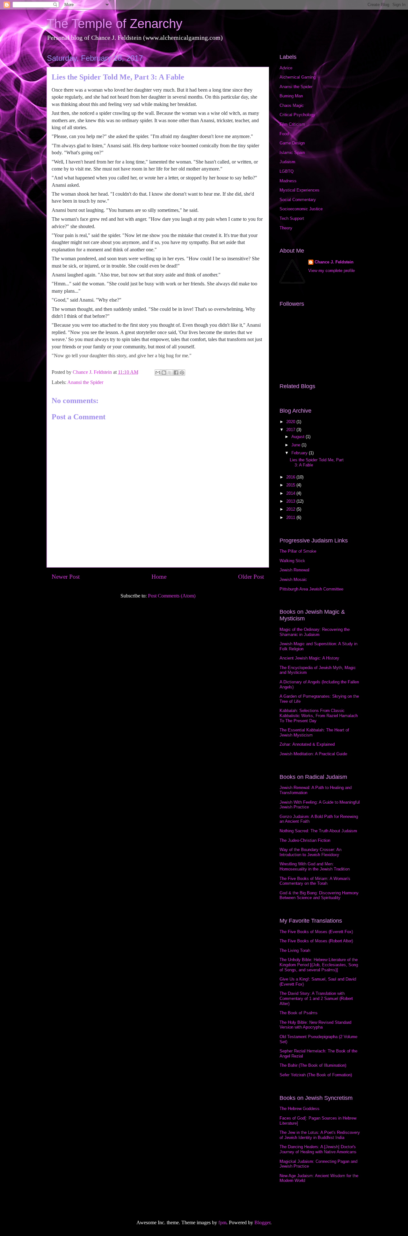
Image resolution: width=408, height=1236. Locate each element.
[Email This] (158, 372)
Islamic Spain (292, 152)
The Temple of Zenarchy (114, 24)
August (298, 436)
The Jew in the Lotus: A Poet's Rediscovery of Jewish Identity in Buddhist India (320, 1135)
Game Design (292, 143)
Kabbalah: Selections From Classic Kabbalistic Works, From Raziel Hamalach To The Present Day (319, 715)
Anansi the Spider (85, 382)
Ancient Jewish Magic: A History (309, 658)
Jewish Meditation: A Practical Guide (313, 753)
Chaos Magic (292, 105)
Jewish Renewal (294, 570)
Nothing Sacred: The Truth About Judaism (318, 830)
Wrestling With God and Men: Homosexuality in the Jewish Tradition (315, 866)
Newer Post (66, 576)
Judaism (287, 161)
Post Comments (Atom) (171, 595)
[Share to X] (170, 372)
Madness (288, 180)
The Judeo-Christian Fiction (305, 840)
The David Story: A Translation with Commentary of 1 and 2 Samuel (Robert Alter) (316, 998)
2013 (291, 501)
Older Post (251, 576)
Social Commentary (298, 199)
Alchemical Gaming (298, 77)
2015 (291, 485)
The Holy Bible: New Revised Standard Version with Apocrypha (315, 1025)
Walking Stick (292, 560)
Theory (286, 228)
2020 (291, 421)
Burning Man (291, 96)
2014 (291, 493)
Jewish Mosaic (293, 579)
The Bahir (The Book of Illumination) (313, 1065)
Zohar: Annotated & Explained (307, 744)
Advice (286, 68)
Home (158, 576)
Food (284, 133)
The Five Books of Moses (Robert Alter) (316, 941)
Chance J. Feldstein (334, 262)
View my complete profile (331, 270)
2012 (291, 509)
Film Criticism (292, 124)
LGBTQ (287, 171)
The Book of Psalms (298, 1012)
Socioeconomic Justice (301, 208)
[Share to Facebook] (176, 372)
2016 (291, 477)
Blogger (262, 1222)
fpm (222, 1222)
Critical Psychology (297, 114)
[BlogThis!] (164, 372)
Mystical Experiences (299, 190)
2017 (291, 429)
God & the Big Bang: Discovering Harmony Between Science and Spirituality (319, 895)
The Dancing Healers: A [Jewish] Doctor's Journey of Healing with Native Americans (318, 1149)
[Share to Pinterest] (182, 372)
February (300, 452)
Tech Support (292, 218)
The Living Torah (295, 950)
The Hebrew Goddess (299, 1108)
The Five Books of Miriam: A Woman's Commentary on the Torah (315, 881)
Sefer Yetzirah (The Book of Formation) (316, 1074)
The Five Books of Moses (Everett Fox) (316, 931)
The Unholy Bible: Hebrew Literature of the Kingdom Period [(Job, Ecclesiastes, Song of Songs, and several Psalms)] (319, 964)
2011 (291, 517)
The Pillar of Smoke (298, 551)
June (296, 445)
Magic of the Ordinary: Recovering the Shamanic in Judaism (315, 632)
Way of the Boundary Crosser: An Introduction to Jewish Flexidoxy (310, 852)
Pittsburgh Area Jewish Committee (311, 589)
